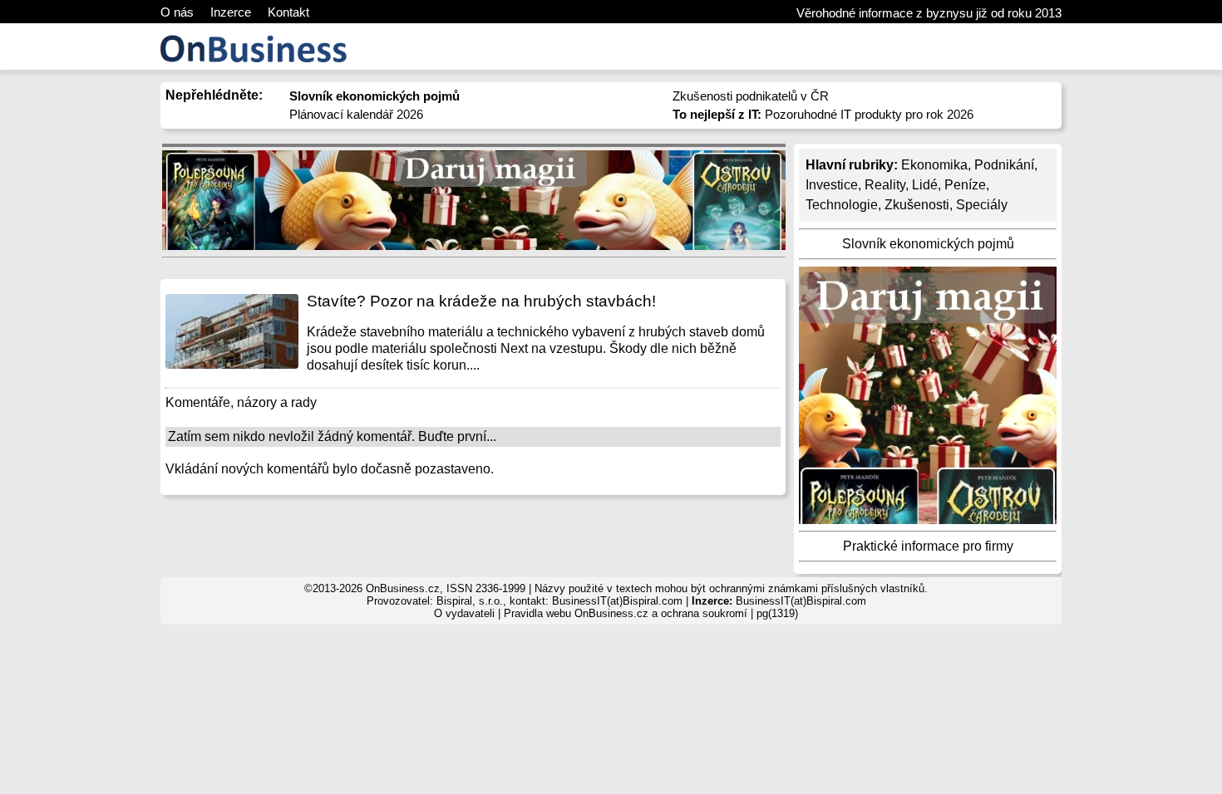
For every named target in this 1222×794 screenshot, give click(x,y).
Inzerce (230, 12)
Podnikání (1004, 165)
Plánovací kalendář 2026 (356, 114)
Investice (832, 185)
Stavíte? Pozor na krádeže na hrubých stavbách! (481, 301)
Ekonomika (934, 165)
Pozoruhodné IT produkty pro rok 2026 (823, 114)
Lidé (925, 185)
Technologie (842, 205)
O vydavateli (464, 613)
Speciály (982, 205)
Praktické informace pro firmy (928, 546)
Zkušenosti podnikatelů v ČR (751, 96)
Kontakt (288, 12)
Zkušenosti (916, 205)
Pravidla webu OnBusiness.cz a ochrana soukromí (625, 613)
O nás (177, 12)
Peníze (965, 185)
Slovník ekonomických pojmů (928, 244)
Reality (885, 185)
